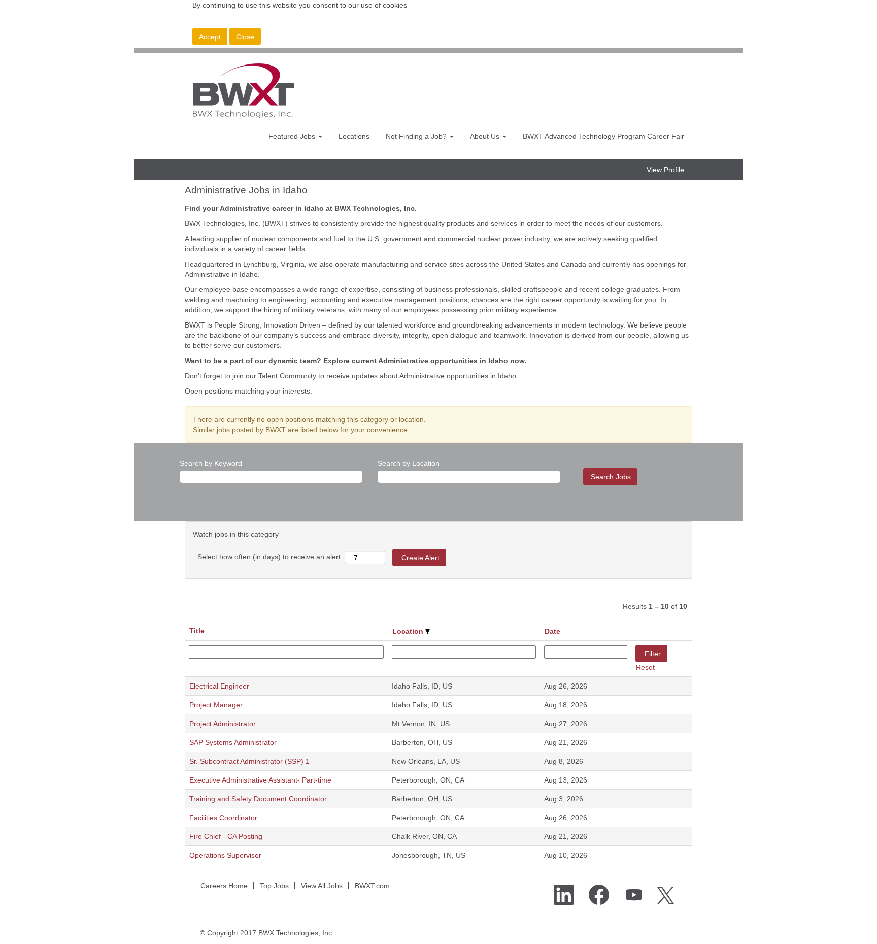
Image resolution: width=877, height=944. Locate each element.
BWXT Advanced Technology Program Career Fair (603, 136)
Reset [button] (645, 667)
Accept (210, 36)
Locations (354, 136)
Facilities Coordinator (223, 817)
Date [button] (552, 631)
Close (245, 36)
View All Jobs (322, 886)
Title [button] (197, 631)
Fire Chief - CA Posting (225, 836)
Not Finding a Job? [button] (417, 136)
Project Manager (216, 705)
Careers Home (224, 886)
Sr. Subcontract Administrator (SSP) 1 (249, 761)
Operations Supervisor (225, 855)
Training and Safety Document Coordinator (258, 799)
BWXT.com (372, 886)
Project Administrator (222, 724)
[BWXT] (243, 91)
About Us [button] (485, 136)
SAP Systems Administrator (233, 742)
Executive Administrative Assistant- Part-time (260, 780)
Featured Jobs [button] (292, 136)
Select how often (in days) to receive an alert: (270, 556)
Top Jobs (274, 886)
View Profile (665, 170)
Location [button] (408, 631)
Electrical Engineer (219, 686)
